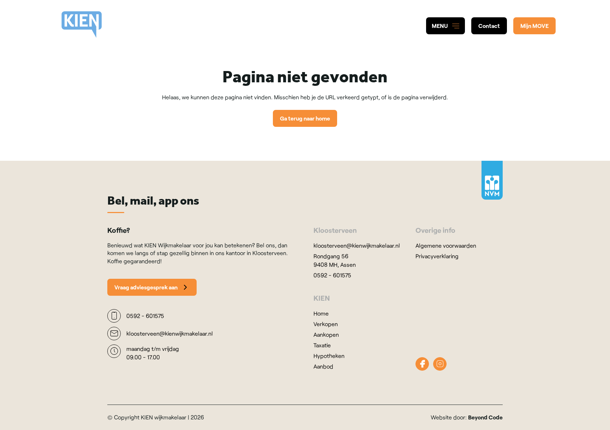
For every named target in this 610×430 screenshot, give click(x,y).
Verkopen (325, 323)
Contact (489, 25)
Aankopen (326, 334)
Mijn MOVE (534, 25)
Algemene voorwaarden (445, 245)
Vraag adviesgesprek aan (146, 287)
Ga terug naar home (305, 118)
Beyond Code (485, 417)
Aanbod (323, 366)
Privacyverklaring (437, 256)
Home (321, 313)
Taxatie (322, 345)
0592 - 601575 (332, 275)
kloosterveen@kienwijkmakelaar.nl (356, 245)
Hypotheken (329, 355)
